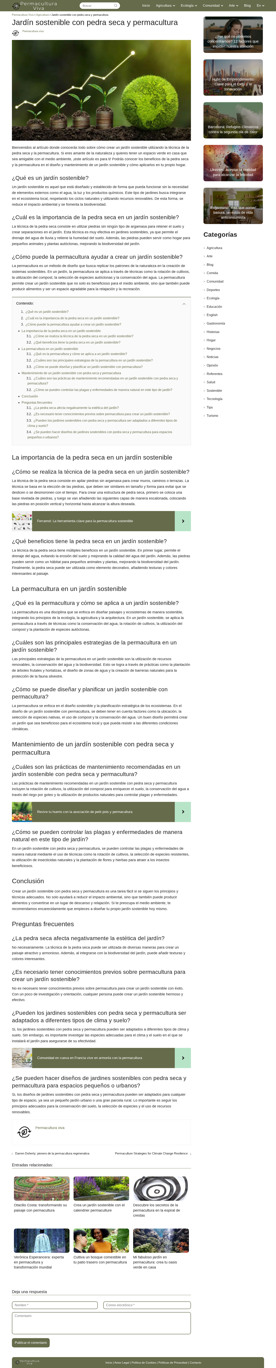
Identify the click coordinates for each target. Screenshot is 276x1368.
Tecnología (214, 399)
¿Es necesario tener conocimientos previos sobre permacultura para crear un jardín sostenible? (102, 414)
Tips (210, 407)
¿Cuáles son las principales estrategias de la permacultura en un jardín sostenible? (93, 360)
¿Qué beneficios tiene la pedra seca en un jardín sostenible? (77, 342)
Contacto (195, 1362)
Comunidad (211, 5)
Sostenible (214, 390)
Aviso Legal (121, 1362)
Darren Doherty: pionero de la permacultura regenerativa (52, 1153)
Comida (212, 273)
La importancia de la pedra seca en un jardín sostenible (61, 331)
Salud (211, 382)
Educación (214, 306)
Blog (247, 5)
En (259, 5)
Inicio (146, 5)
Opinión (212, 365)
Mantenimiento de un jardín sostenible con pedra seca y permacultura (71, 373)
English (212, 315)
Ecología (187, 5)
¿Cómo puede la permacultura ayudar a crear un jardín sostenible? (73, 324)
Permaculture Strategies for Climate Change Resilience (151, 1153)
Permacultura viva (33, 31)
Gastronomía (216, 323)
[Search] (116, 5)
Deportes (213, 290)
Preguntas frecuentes (37, 402)
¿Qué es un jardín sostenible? (46, 311)
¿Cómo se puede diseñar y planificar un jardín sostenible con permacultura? (88, 367)
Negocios (213, 348)
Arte (232, 5)
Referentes (214, 374)
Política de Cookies (144, 1362)
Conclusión (30, 396)
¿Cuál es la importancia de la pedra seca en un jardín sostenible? (72, 318)
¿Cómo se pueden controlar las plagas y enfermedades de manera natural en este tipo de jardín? (103, 390)
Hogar (211, 340)
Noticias (212, 357)
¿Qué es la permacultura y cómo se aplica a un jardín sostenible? (80, 354)
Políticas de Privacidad (172, 1362)
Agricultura (164, 5)
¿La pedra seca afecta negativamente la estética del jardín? (76, 408)
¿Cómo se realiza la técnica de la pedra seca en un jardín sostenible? (83, 336)
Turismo (212, 415)
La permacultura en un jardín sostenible (50, 349)
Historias (213, 332)
